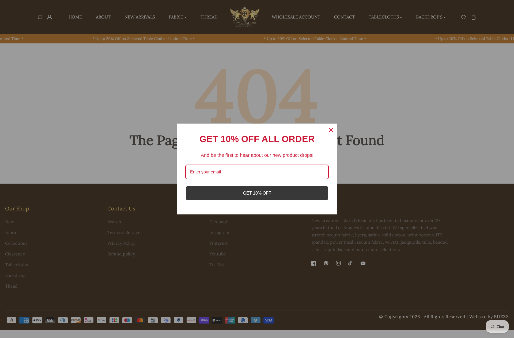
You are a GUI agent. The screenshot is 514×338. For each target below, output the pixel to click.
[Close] (330, 130)
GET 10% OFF (257, 193)
